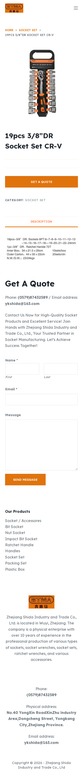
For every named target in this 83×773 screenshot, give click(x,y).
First (8, 377)
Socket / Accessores (23, 520)
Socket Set (35, 200)
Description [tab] (41, 221)
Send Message (25, 479)
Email (11, 389)
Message (13, 415)
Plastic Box (15, 569)
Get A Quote (41, 182)
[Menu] (76, 8)
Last (47, 377)
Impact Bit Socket (21, 539)
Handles (12, 551)
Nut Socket (15, 532)
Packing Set (16, 563)
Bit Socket (14, 526)
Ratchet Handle (19, 545)
